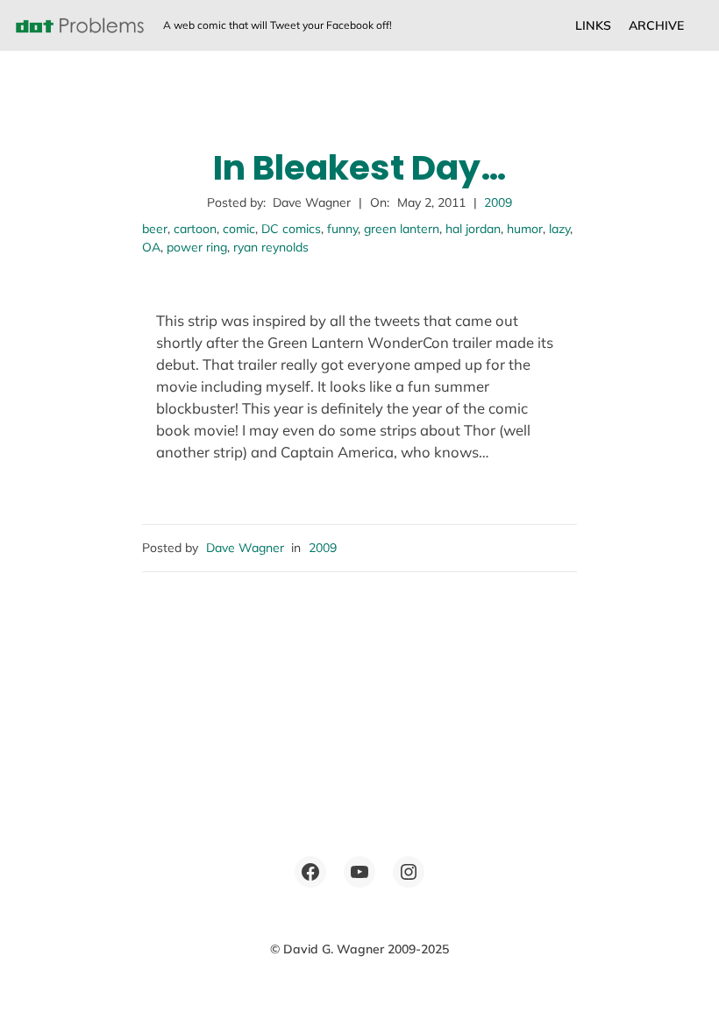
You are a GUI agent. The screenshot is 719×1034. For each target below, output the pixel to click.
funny (342, 229)
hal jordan (473, 229)
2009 (498, 202)
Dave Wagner (245, 548)
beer (154, 229)
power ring (197, 247)
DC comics (291, 229)
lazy (559, 229)
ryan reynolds (271, 247)
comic (239, 229)
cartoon (195, 229)
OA (151, 247)
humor (525, 229)
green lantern (401, 229)
